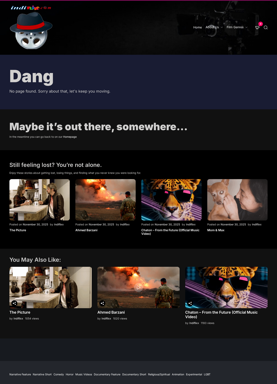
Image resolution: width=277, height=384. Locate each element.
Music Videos (83, 374)
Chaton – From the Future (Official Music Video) (170, 232)
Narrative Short (42, 374)
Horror (69, 374)
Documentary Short (134, 374)
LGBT (207, 374)
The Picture (17, 230)
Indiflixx (59, 224)
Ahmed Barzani (86, 230)
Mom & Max (215, 230)
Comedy (59, 374)
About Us (212, 27)
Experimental (194, 374)
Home (197, 27)
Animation (178, 374)
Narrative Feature (20, 374)
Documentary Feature (107, 374)
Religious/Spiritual (159, 374)
